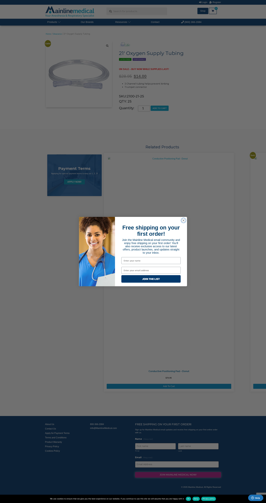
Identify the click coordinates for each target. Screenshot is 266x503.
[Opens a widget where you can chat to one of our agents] (255, 498)
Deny (196, 499)
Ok (188, 499)
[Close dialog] (183, 220)
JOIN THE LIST (151, 279)
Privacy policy (209, 499)
